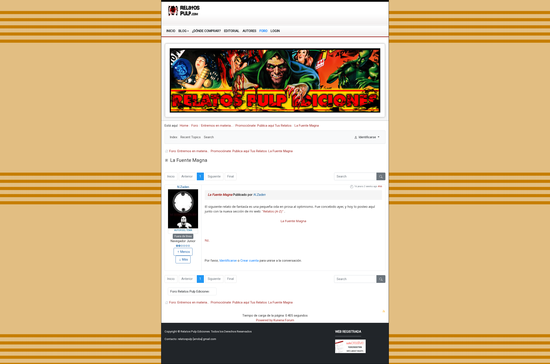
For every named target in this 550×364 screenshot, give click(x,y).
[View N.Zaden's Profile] (183, 208)
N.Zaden (183, 187)
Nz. (207, 240)
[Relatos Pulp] (184, 10)
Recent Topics (190, 137)
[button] (184, 31)
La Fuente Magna (220, 195)
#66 (380, 186)
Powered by (264, 320)
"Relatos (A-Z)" (272, 211)
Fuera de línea (183, 236)
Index (173, 137)
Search (209, 137)
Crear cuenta (249, 260)
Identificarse (228, 260)
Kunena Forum (283, 320)
